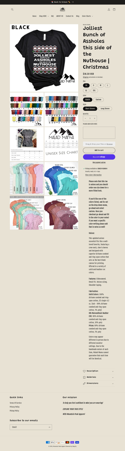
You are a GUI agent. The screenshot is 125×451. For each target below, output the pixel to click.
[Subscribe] (49, 427)
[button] (12, 9)
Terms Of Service (16, 403)
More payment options (99, 162)
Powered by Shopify (71, 446)
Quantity (85, 114)
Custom (98, 100)
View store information (93, 175)
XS (86, 85)
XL (86, 91)
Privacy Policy (14, 407)
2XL (94, 91)
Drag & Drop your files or (99, 144)
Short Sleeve (90, 109)
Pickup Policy (14, 411)
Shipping (85, 77)
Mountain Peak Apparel (59, 446)
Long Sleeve (105, 109)
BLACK (87, 100)
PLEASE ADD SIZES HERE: (90, 124)
